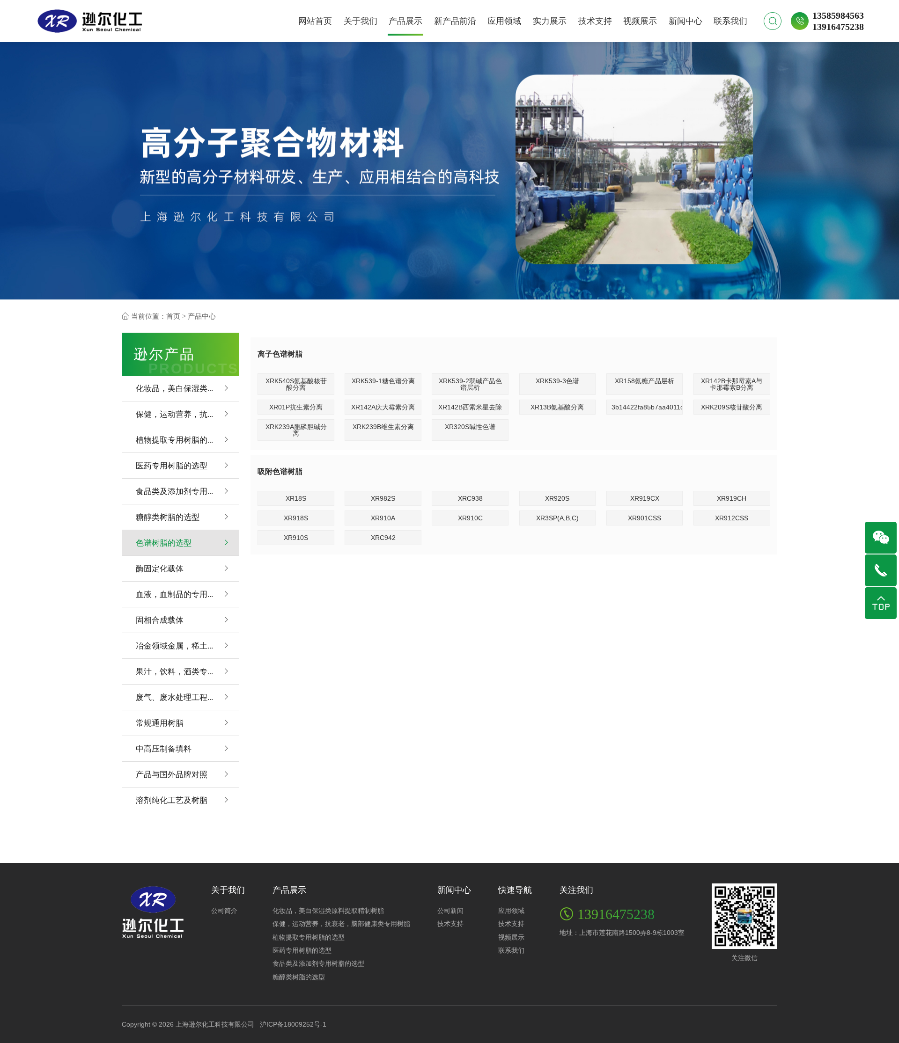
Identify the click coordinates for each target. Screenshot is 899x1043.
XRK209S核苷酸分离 (731, 407)
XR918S (296, 518)
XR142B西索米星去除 (470, 407)
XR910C (470, 518)
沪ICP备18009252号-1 (293, 1024)
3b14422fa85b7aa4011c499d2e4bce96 (647, 407)
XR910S (296, 537)
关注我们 (576, 890)
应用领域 (504, 21)
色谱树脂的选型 (164, 543)
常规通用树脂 (160, 723)
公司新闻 (450, 910)
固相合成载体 (160, 620)
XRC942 (383, 537)
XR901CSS (644, 518)
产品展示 (405, 21)
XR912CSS (731, 518)
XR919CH (731, 498)
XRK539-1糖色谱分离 (383, 381)
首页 (173, 316)
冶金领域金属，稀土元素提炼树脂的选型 (187, 645)
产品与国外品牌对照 (171, 774)
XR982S (383, 498)
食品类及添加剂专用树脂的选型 (187, 491)
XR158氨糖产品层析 (644, 381)
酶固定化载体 (160, 568)
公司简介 (224, 910)
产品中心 (202, 316)
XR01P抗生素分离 (296, 407)
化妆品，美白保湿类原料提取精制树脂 (187, 388)
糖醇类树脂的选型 (167, 517)
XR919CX (644, 498)
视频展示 (640, 21)
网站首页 (315, 21)
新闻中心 (685, 21)
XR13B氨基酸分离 (557, 407)
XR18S (296, 498)
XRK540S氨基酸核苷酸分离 (296, 384)
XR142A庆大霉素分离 (383, 407)
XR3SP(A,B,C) (557, 518)
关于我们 (360, 21)
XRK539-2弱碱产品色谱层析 (470, 384)
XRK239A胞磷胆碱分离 (296, 430)
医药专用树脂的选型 (171, 465)
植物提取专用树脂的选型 (179, 440)
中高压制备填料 (164, 748)
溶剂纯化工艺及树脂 (171, 800)
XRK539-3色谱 (557, 381)
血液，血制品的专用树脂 (179, 594)
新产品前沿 (455, 21)
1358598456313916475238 (838, 20)
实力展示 (550, 21)
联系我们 (730, 21)
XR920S (557, 498)
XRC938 (470, 498)
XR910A (383, 518)
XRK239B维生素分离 (383, 426)
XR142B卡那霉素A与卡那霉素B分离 (731, 384)
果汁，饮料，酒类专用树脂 (183, 671)
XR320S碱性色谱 (470, 426)
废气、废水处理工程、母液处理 (187, 697)
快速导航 (515, 890)
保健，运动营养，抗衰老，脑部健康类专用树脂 (187, 414)
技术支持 (595, 21)
